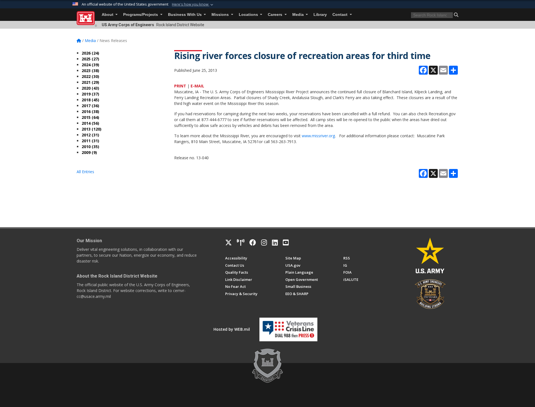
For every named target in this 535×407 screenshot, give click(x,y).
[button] (193, 4)
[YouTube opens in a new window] (286, 242)
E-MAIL (197, 86)
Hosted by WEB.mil (231, 329)
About (108, 15)
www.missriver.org (318, 135)
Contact (340, 15)
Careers (275, 15)
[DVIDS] (240, 242)
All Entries (85, 171)
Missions (220, 15)
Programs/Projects (141, 15)
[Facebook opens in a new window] (252, 242)
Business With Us (185, 15)
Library (320, 15)
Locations (249, 15)
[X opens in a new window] (228, 242)
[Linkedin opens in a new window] (275, 242)
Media (298, 15)
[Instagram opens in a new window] (264, 242)
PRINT (180, 86)
